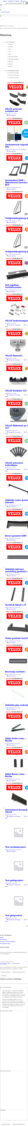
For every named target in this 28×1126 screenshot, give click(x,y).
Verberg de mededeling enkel (19, 972)
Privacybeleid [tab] (3, 1110)
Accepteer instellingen (5, 972)
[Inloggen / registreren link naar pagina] (22, 3)
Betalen (2, 937)
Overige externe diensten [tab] (5, 1071)
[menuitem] (22, 3)
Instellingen (3, 975)
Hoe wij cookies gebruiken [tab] (5, 987)
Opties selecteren (12, 115)
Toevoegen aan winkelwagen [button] (14, 325)
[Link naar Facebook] (27, 962)
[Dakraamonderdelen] (11, 12)
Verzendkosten (3, 939)
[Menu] (26, 3)
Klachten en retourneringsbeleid (7, 941)
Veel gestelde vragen (5, 943)
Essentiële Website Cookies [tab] (6, 1011)
